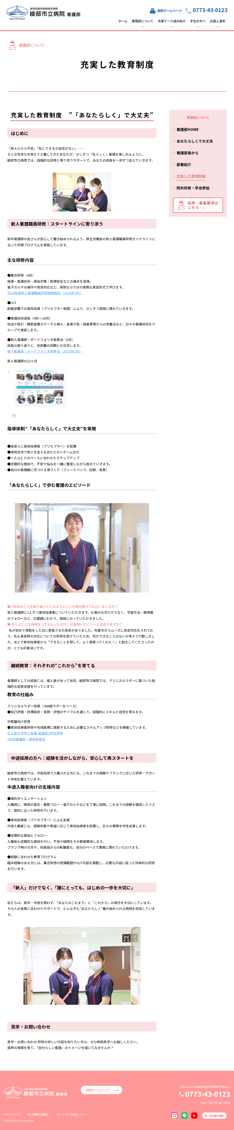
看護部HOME (188, 129)
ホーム (122, 21)
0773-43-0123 (210, 10)
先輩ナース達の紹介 (172, 21)
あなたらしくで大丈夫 (195, 141)
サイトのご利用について (72, 1114)
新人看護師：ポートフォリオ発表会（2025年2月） (44, 351)
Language (216, 1115)
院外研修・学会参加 (193, 187)
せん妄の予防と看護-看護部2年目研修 (35, 733)
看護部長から (188, 152)
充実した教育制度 (191, 176)
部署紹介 (184, 164)
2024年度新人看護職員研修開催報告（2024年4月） (45, 292)
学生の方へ (197, 21)
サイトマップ (12, 1114)
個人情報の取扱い (38, 1114)
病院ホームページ (169, 10)
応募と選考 (217, 21)
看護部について (142, 21)
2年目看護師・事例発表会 (26, 739)
